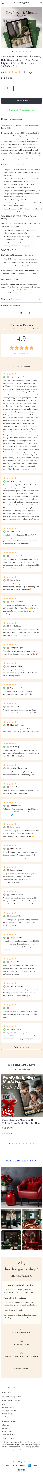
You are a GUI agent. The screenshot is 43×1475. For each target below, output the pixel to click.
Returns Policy (7, 1414)
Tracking (5, 1417)
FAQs (4, 1404)
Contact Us (6, 1428)
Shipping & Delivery (9, 1410)
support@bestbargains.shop (11, 1397)
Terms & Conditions (8, 1434)
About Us (5, 1425)
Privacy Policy (7, 1431)
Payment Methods (8, 1407)
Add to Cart (21, 101)
